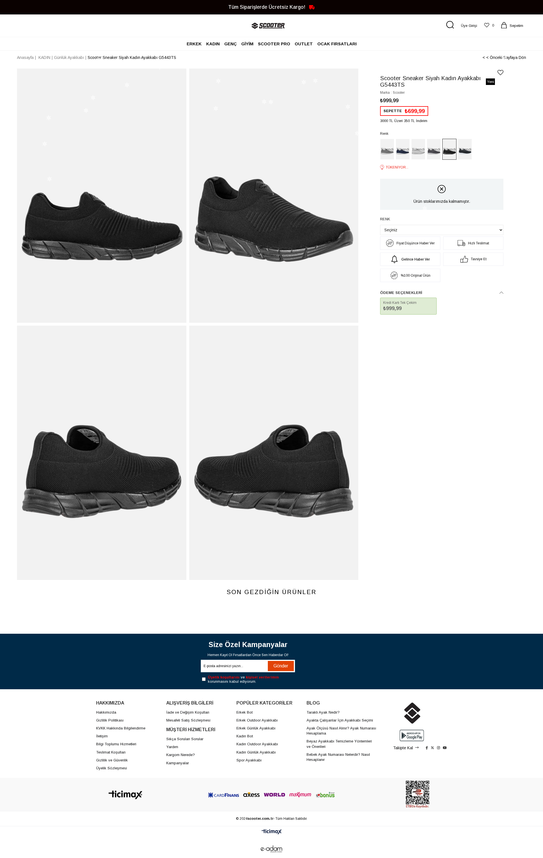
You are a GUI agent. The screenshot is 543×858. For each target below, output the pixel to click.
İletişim (102, 736)
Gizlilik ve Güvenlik (112, 760)
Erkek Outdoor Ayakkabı (257, 720)
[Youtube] (445, 748)
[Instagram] (438, 748)
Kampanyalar (177, 763)
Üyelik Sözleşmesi (111, 768)
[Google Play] (412, 735)
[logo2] (412, 713)
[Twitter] (432, 748)
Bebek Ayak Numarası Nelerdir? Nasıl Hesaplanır (338, 757)
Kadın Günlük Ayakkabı (256, 752)
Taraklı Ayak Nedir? (323, 712)
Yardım (172, 747)
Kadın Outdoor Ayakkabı (257, 744)
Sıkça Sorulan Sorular (184, 739)
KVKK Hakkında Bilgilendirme (120, 728)
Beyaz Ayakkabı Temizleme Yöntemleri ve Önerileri (339, 743)
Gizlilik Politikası (110, 720)
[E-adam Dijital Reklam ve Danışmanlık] (271, 849)
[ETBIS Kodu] (417, 794)
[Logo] (125, 795)
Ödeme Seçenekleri (401, 293)
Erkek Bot (244, 712)
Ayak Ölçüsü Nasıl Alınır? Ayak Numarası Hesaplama (341, 730)
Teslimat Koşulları (111, 752)
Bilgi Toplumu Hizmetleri (116, 744)
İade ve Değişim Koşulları (187, 712)
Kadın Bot (244, 736)
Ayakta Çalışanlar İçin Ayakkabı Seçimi (340, 720)
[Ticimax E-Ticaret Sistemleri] (272, 832)
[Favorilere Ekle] (500, 73)
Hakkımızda (106, 712)
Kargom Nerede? (180, 755)
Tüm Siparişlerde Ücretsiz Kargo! (267, 7)
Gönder (280, 665)
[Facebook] (427, 748)
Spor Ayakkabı (249, 760)
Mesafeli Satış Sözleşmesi (188, 720)
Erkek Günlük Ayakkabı (255, 728)
